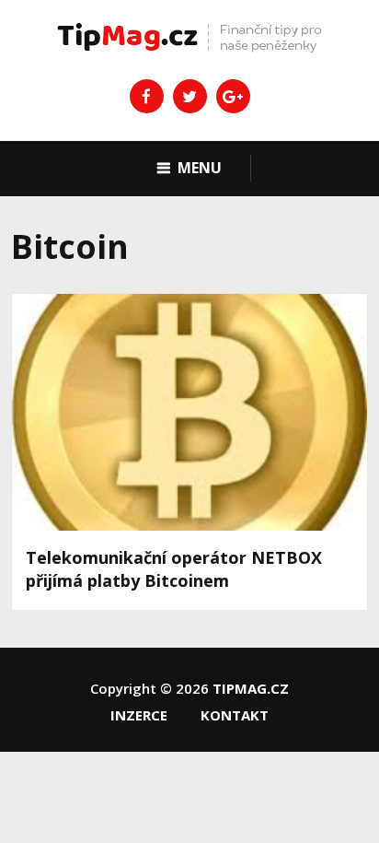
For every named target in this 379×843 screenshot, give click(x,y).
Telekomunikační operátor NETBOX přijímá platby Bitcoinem (174, 568)
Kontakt (235, 715)
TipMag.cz (250, 688)
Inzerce (138, 715)
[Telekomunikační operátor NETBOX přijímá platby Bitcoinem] (189, 412)
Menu (200, 168)
